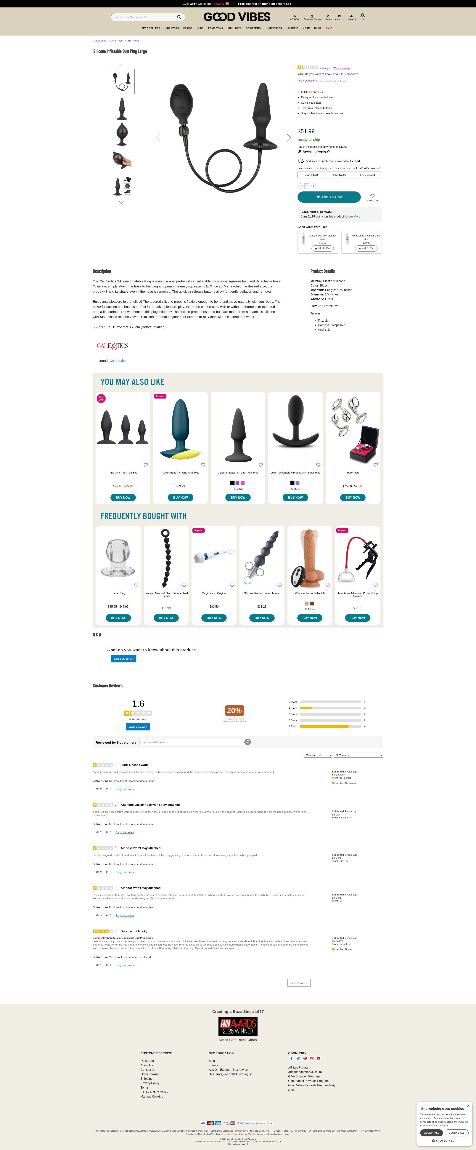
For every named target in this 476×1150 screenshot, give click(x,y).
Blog (212, 1061)
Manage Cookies (152, 1096)
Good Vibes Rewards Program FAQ (311, 1085)
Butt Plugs (133, 40)
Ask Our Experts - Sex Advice (228, 1069)
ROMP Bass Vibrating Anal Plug (180, 472)
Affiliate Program (299, 1067)
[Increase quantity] (313, 185)
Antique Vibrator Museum (305, 1072)
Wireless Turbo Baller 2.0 (310, 593)
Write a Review (341, 68)
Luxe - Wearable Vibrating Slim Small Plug (295, 472)
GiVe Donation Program (304, 1076)
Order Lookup (150, 1074)
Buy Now (123, 497)
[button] (289, 137)
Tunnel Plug (118, 593)
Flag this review (125, 789)
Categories (100, 40)
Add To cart (331, 196)
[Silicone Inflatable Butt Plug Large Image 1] (223, 137)
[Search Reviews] (247, 742)
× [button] (468, 1105)
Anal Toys (117, 40)
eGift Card (147, 1061)
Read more (442, 1125)
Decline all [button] (456, 1132)
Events (213, 1065)
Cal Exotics (118, 361)
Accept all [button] (431, 1132)
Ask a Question (306, 80)
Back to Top (297, 982)
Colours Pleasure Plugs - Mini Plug (238, 472)
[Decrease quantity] (300, 185)
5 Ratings (324, 68)
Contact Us (148, 1069)
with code (206, 4)
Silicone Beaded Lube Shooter (262, 593)
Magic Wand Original (214, 593)
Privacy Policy (150, 1083)
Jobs (291, 1090)
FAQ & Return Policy (154, 1092)
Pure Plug (353, 472)
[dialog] (444, 1124)
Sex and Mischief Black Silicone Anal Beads (166, 594)
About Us (147, 1065)
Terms (145, 1087)
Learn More (352, 216)
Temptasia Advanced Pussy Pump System (358, 594)
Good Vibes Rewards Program (308, 1081)
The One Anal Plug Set (123, 472)
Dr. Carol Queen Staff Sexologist (230, 1074)
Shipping (146, 1078)
